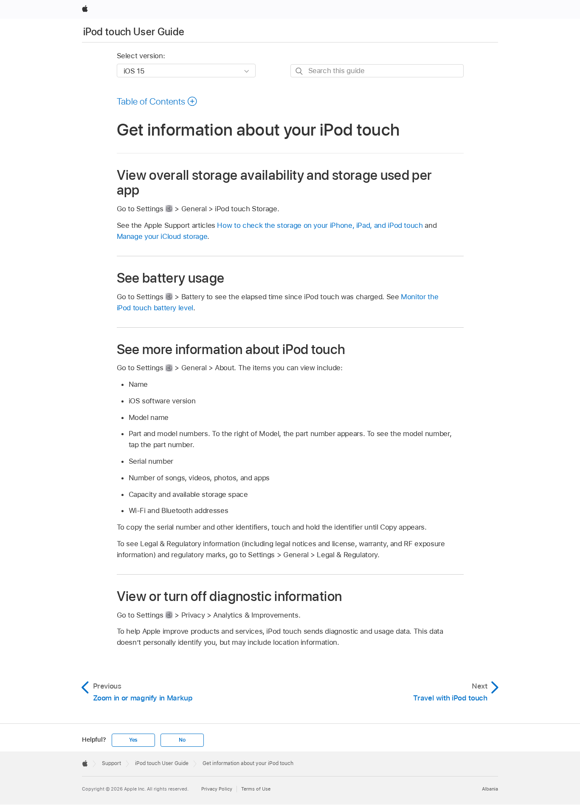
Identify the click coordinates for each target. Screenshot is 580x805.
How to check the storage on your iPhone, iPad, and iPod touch (319, 225)
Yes (133, 740)
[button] (157, 101)
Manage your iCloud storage (162, 236)
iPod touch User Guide (134, 32)
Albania (490, 789)
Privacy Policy (216, 789)
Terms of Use (255, 789)
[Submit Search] (299, 71)
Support (111, 763)
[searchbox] (377, 70)
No (182, 740)
